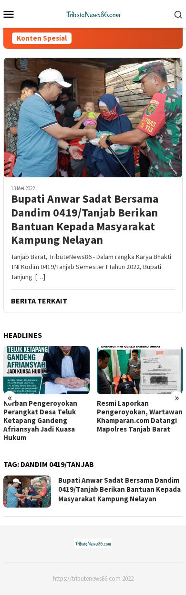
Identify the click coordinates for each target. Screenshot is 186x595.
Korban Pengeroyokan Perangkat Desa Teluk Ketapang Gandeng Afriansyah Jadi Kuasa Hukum (40, 420)
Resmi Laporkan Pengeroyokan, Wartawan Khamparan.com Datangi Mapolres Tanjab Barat (140, 416)
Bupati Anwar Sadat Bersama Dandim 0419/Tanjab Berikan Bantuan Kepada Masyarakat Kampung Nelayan (84, 219)
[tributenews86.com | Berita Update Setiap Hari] (93, 13)
